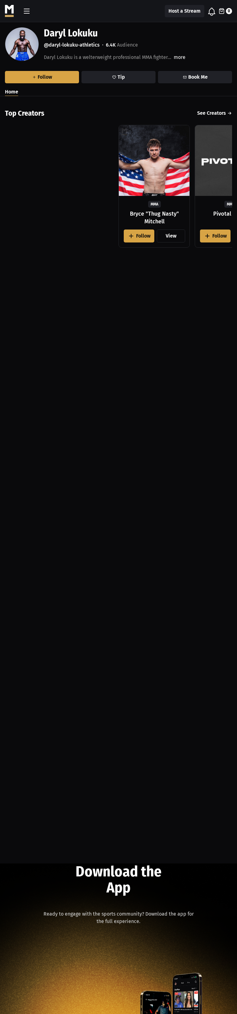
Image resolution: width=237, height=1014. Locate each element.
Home (11, 92)
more (179, 57)
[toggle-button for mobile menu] (27, 11)
